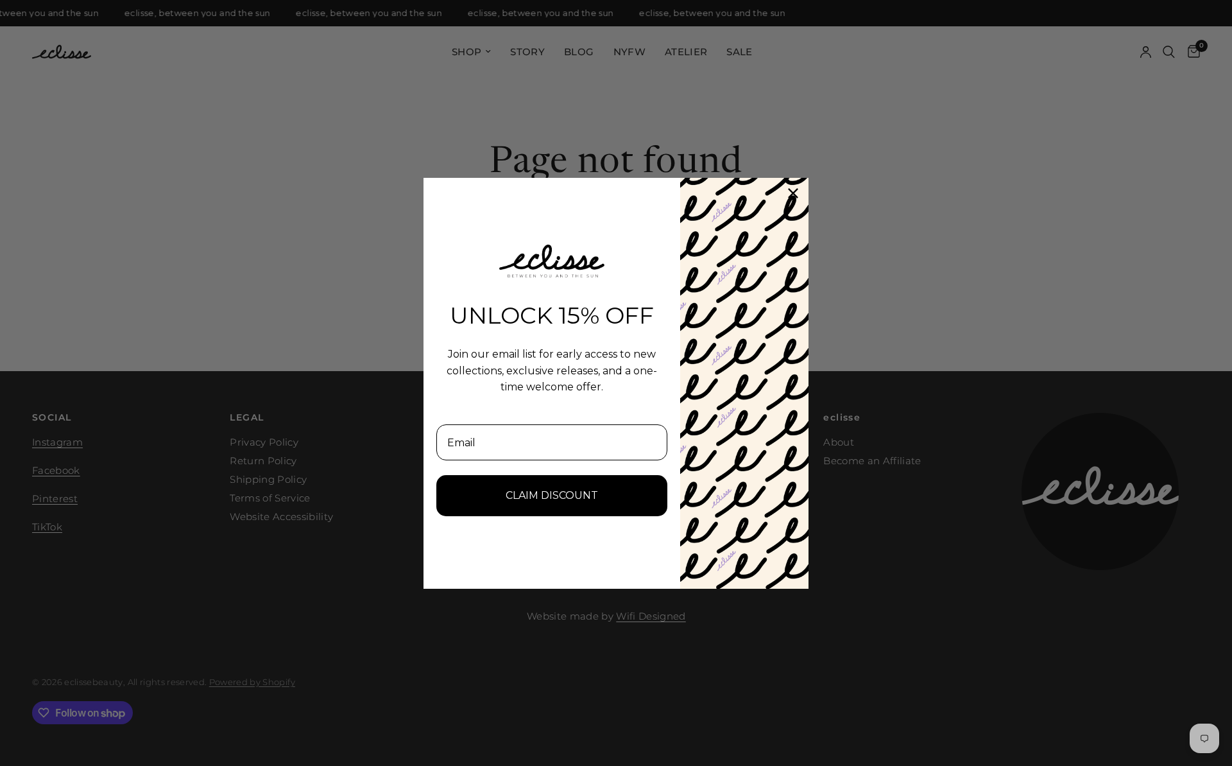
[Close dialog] (793, 193)
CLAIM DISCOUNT (552, 495)
